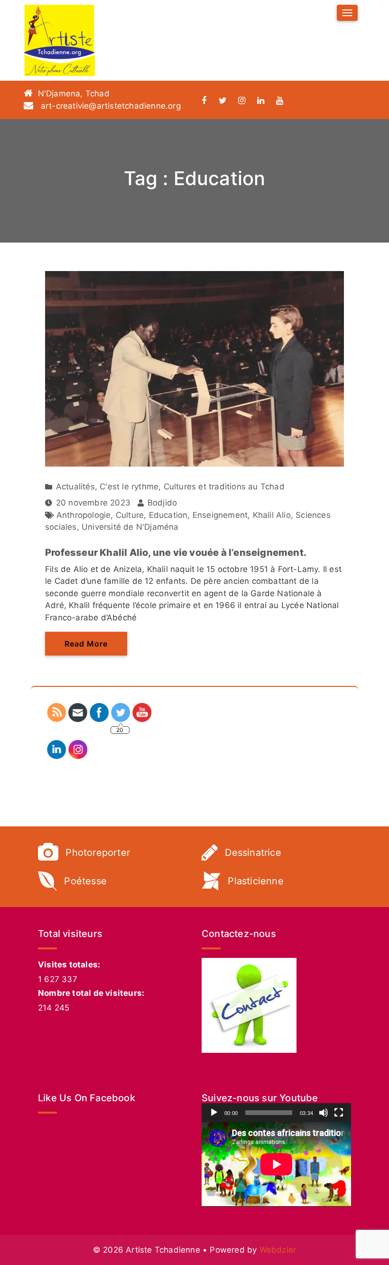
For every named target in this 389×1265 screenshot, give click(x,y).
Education (168, 515)
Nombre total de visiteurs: (91, 993)
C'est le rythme (129, 486)
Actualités (75, 486)
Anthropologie (83, 515)
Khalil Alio (272, 515)
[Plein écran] (338, 1112)
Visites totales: (69, 964)
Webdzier (277, 1250)
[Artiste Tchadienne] (59, 40)
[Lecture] (214, 1112)
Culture (130, 515)
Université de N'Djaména (130, 527)
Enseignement (220, 515)
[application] (276, 1164)
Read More (86, 643)
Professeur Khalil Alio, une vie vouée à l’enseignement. (175, 552)
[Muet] (323, 1112)
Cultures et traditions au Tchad (224, 486)
